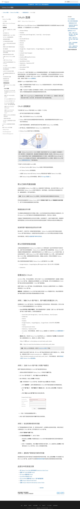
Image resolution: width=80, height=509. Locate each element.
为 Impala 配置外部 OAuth (26, 474)
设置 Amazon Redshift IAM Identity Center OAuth (32, 482)
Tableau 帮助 (6, 12)
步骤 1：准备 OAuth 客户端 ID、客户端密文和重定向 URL (73, 34)
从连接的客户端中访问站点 (35, 236)
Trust (40, 505)
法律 (21, 505)
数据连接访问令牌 (73, 23)
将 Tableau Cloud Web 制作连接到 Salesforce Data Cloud (34, 470)
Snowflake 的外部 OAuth (26, 476)
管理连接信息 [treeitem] (6, 83)
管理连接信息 (26, 12)
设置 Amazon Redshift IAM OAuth (28, 480)
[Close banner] (78, 4)
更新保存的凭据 (40, 459)
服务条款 (25, 505)
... (20, 12)
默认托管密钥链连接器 (73, 28)
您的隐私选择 (55, 505)
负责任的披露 (35, 505)
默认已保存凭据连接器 (73, 21)
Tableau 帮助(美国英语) (43, 4)
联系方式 (43, 505)
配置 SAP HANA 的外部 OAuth (27, 472)
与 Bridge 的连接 (45, 176)
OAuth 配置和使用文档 (25, 160)
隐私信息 (30, 505)
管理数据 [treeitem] (5, 27)
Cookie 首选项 (49, 505)
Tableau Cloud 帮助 (14, 12)
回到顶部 (42, 487)
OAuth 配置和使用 (59, 331)
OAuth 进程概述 (32, 78)
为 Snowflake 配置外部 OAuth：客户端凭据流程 (31, 478)
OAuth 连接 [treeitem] (6, 88)
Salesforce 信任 (43, 348)
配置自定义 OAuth (72, 30)
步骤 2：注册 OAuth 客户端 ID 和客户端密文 (73, 39)
